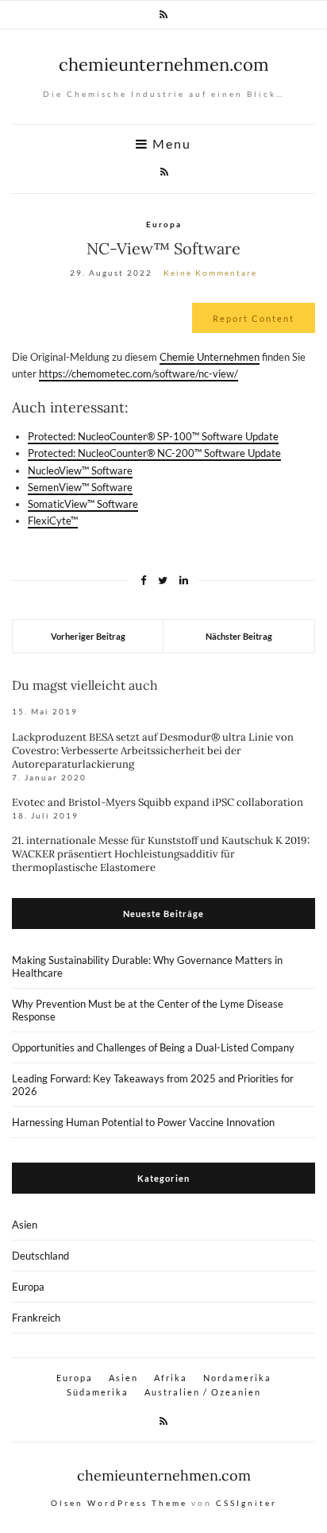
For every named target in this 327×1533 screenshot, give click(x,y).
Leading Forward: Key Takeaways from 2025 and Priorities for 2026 (153, 1084)
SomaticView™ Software (83, 503)
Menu (169, 143)
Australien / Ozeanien (202, 1392)
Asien (24, 1224)
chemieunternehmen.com (164, 64)
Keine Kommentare (210, 272)
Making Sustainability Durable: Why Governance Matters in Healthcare (147, 966)
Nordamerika (237, 1377)
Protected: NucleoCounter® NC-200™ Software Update (154, 453)
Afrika (170, 1377)
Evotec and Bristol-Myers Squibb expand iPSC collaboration (157, 802)
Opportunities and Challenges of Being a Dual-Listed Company (153, 1047)
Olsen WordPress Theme (119, 1503)
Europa (164, 224)
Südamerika (98, 1392)
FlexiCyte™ (53, 520)
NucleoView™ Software (80, 470)
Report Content (253, 318)
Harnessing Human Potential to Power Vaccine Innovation (143, 1122)
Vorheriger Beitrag (88, 636)
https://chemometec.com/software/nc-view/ (138, 373)
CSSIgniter (246, 1503)
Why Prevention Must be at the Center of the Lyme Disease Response (147, 1010)
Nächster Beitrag (239, 636)
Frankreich (36, 1317)
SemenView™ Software (80, 487)
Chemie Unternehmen (210, 356)
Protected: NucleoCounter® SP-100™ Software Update (153, 436)
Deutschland (40, 1255)
